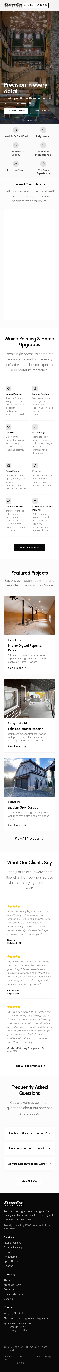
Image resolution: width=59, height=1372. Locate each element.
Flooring (8, 1266)
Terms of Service (20, 1359)
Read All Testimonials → (29, 1066)
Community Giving (13, 1294)
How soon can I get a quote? (26, 1148)
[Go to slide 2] (28, 120)
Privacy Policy (8, 1358)
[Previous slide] (23, 120)
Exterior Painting (13, 1247)
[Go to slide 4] (31, 120)
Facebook (34, 1356)
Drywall (7, 1252)
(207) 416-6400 (15, 1313)
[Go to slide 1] (27, 120)
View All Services (29, 548)
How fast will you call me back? (27, 1133)
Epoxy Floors (11, 1261)
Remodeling (10, 1257)
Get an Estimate (16, 110)
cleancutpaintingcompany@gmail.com (29, 1318)
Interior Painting (12, 1243)
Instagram (49, 1356)
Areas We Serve (12, 1285)
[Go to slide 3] (30, 120)
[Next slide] (35, 120)
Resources (10, 1289)
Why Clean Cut (43, 110)
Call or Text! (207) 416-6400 (35, 5)
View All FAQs (29, 1181)
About (7, 1280)
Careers (8, 1299)
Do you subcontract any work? (27, 1164)
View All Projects (27, 838)
